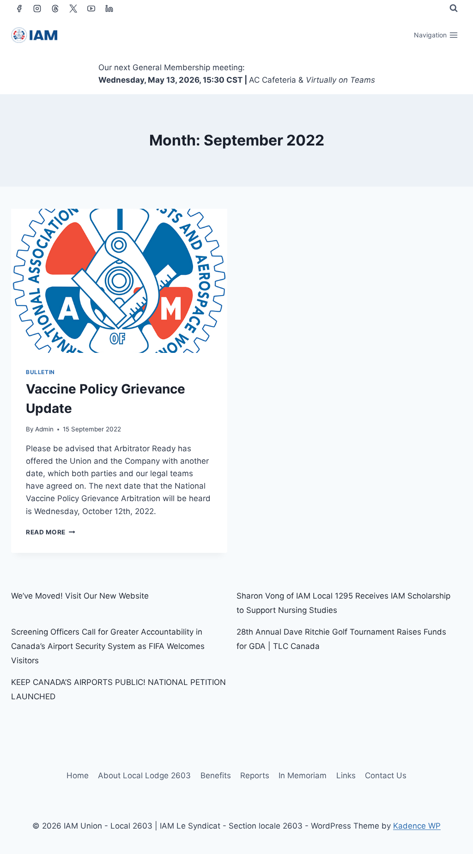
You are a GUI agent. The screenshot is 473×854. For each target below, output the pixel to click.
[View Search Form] (453, 8)
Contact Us (385, 775)
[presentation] (119, 281)
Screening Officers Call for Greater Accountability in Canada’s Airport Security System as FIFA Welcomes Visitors (108, 646)
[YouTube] (91, 8)
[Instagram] (37, 8)
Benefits (215, 775)
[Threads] (55, 8)
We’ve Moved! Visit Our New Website (80, 595)
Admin (44, 429)
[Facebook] (19, 8)
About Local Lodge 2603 (144, 775)
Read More (50, 532)
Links (346, 775)
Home (78, 775)
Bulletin (40, 372)
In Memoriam (303, 775)
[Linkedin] (109, 8)
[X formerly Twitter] (73, 8)
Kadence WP (417, 825)
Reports (254, 775)
